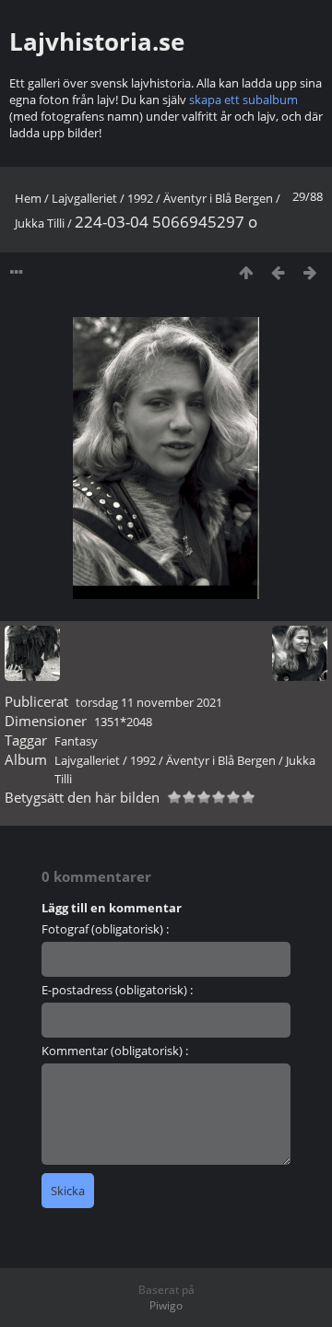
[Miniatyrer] (246, 272)
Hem (28, 198)
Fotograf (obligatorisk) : (105, 929)
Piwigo (166, 1305)
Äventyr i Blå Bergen (218, 198)
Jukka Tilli (40, 223)
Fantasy (76, 741)
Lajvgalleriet (84, 198)
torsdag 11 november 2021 (149, 702)
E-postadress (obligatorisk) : (117, 989)
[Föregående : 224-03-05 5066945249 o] (278, 272)
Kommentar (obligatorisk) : (115, 1050)
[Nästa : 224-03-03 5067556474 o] (310, 272)
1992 (140, 198)
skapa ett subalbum (243, 99)
